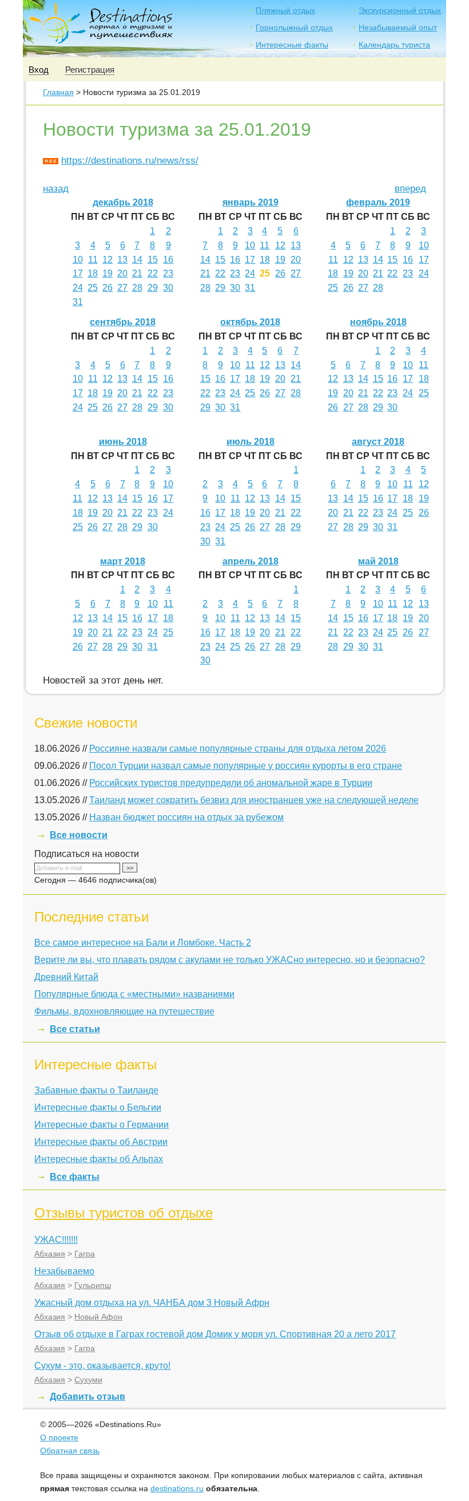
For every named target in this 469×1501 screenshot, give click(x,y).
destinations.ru (177, 1488)
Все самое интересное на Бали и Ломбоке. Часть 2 (142, 942)
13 (122, 259)
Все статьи (75, 1029)
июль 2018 (250, 442)
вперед (410, 188)
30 (168, 288)
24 (78, 288)
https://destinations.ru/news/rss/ (129, 160)
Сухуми (88, 1379)
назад (56, 188)
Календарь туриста (394, 44)
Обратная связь (70, 1450)
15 (153, 259)
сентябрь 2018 (123, 322)
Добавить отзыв (87, 1396)
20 (122, 273)
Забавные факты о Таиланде (96, 1090)
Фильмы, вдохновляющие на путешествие (124, 1011)
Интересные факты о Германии (101, 1124)
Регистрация (89, 69)
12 (107, 259)
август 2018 (378, 442)
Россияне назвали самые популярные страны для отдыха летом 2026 (237, 748)
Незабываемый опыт (398, 27)
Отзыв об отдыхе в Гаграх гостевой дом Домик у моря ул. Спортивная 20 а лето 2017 (215, 1334)
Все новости (79, 835)
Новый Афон (98, 1316)
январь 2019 (250, 202)
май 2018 (378, 561)
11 (93, 259)
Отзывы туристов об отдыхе (123, 1212)
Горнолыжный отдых (294, 27)
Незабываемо (64, 1271)
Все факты (75, 1177)
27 (122, 288)
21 (137, 273)
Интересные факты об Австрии (101, 1142)
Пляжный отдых (285, 10)
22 (153, 273)
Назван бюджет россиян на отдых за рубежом (186, 817)
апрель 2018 (250, 561)
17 (78, 273)
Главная (58, 92)
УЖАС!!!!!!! (56, 1240)
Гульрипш (92, 1285)
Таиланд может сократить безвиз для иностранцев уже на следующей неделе (254, 800)
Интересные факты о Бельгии (97, 1107)
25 (93, 288)
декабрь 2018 (123, 202)
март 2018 (122, 561)
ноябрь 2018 (378, 322)
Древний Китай (66, 977)
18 (93, 273)
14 (137, 259)
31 (78, 302)
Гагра (84, 1253)
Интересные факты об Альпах (98, 1159)
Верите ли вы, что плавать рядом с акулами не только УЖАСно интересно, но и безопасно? (229, 960)
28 (137, 288)
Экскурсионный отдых (400, 10)
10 (78, 259)
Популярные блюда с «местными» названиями (134, 994)
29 (153, 288)
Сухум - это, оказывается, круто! (102, 1365)
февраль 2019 (378, 202)
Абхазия (49, 1253)
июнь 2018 (123, 442)
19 (107, 273)
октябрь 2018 (250, 322)
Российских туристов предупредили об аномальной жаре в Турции (230, 783)
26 (107, 288)
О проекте (59, 1437)
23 (168, 273)
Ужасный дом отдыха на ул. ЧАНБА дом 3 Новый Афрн (151, 1303)
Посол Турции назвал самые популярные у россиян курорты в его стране (245, 766)
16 (168, 259)
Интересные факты (292, 44)
